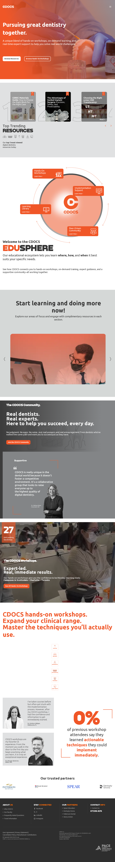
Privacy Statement (21, 832)
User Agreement (8, 832)
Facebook (39, 808)
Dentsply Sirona (69, 811)
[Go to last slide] (105, 125)
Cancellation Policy (9, 835)
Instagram (39, 818)
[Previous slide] (6, 485)
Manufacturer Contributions (26, 835)
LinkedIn (39, 815)
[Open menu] (110, 6)
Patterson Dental (69, 814)
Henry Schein (68, 817)
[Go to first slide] (109, 485)
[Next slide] (111, 125)
